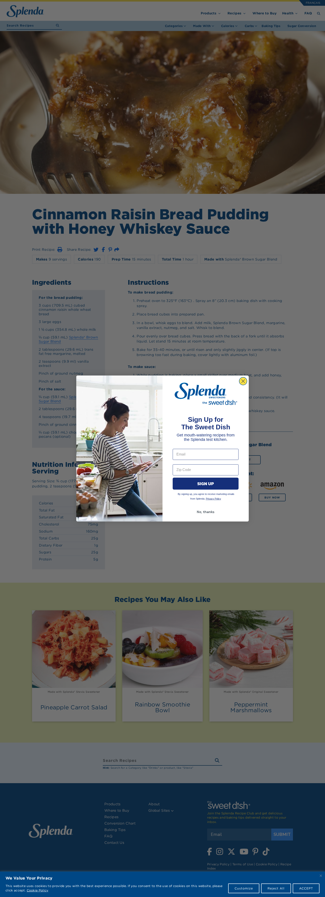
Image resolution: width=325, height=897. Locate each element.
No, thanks (205, 511)
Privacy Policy (213, 498)
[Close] (321, 876)
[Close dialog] (243, 381)
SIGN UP (205, 483)
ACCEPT (306, 888)
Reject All (276, 888)
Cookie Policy (37, 890)
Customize (244, 888)
